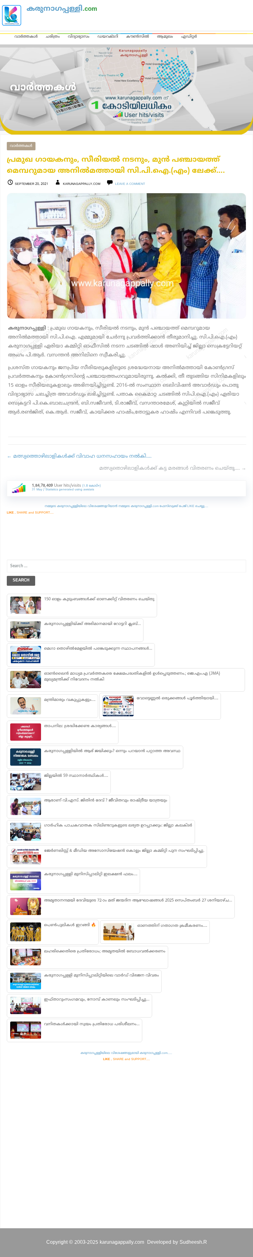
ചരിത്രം (53, 36)
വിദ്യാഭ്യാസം (78, 36)
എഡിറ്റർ (189, 36)
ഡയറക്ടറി (107, 36)
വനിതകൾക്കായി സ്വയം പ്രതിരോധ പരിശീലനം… (91, 1024)
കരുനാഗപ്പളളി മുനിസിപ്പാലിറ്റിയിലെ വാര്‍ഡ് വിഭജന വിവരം (101, 975)
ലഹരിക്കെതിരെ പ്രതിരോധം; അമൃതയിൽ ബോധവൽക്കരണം (104, 951)
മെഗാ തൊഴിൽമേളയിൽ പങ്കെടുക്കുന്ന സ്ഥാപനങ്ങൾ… (98, 648)
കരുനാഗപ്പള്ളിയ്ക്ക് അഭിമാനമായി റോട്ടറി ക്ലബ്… (92, 624)
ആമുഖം (165, 36)
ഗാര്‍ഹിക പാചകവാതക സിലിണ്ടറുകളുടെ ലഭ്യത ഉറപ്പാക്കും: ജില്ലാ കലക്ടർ (118, 825)
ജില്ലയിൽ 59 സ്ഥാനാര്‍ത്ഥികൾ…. (76, 775)
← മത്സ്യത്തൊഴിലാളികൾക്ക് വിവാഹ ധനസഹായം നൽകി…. (79, 456)
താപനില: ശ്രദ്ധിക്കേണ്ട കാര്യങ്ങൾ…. (80, 726)
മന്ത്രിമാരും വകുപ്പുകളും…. (69, 699)
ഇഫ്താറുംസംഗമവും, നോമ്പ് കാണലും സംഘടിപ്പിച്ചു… (96, 999)
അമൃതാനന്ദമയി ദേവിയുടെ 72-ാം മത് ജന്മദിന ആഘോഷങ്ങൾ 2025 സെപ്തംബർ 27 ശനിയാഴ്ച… (138, 900)
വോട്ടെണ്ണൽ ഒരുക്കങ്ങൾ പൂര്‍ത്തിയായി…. (177, 698)
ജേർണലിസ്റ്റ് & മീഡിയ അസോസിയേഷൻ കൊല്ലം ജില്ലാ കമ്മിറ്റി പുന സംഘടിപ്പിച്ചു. (124, 850)
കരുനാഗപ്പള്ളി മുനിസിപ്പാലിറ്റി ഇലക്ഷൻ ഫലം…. (90, 874)
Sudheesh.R (193, 1242)
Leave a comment (130, 184)
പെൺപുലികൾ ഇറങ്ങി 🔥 (70, 925)
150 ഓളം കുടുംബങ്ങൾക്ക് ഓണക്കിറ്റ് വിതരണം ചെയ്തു (99, 599)
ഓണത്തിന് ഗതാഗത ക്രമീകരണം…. (172, 925)
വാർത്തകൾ (26, 36)
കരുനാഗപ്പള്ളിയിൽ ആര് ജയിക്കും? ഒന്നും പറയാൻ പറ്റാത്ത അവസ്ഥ (112, 751)
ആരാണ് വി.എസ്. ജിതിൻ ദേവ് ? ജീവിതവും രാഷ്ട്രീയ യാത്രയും (105, 800)
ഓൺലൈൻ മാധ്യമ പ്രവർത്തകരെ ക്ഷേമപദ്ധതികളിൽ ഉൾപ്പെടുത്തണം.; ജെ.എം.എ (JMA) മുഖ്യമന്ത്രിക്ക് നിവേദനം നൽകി (132, 676)
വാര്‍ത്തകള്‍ (21, 146)
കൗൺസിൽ (137, 36)
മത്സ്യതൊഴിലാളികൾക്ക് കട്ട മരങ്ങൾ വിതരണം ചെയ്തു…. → (172, 468)
